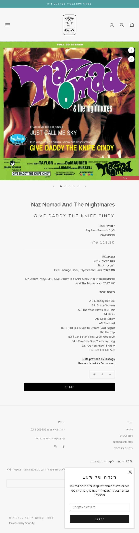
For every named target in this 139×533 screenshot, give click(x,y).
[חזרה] (53, 186)
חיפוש (129, 429)
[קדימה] (85, 186)
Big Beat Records (97, 230)
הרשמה (100, 518)
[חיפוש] (122, 25)
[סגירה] (130, 472)
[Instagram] (55, 446)
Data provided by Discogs (98, 359)
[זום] (131, 50)
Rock (102, 226)
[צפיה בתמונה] (61, 186)
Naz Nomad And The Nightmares (73, 204)
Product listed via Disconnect (96, 363)
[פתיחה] (132, 25)
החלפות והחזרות (123, 442)
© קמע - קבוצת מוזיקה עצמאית (31, 518)
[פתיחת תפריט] (7, 24)
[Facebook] (63, 446)
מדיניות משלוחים (123, 448)
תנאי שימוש (126, 435)
